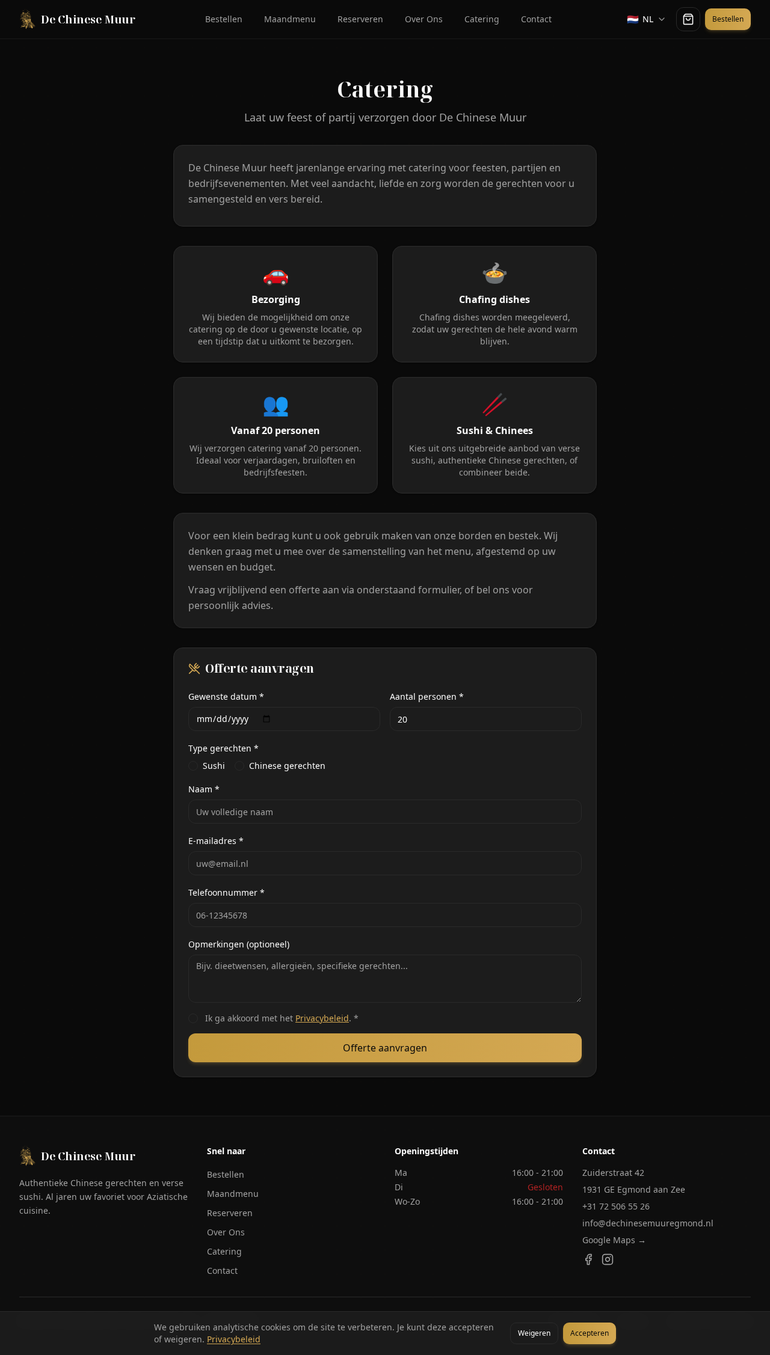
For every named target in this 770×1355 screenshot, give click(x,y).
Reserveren (360, 19)
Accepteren (589, 1333)
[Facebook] (588, 1259)
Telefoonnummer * (226, 892)
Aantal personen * (427, 696)
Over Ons (424, 19)
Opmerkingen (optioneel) (238, 944)
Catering (481, 19)
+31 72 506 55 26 (616, 1206)
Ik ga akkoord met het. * (282, 1018)
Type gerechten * (223, 748)
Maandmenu (290, 19)
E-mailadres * (216, 840)
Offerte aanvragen (385, 1047)
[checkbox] (193, 766)
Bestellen (223, 19)
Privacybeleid (322, 1018)
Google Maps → (614, 1240)
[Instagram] (608, 1259)
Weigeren (534, 1333)
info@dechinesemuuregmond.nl (647, 1223)
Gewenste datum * (226, 696)
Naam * (204, 789)
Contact (536, 19)
